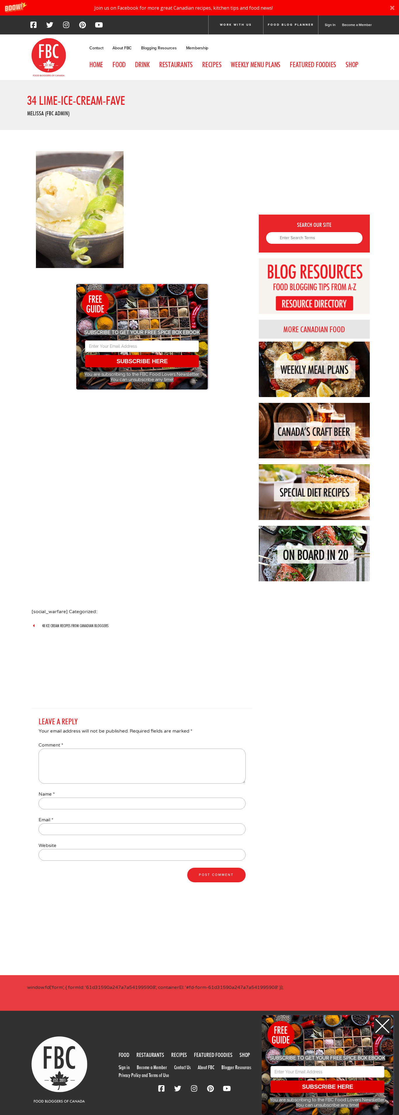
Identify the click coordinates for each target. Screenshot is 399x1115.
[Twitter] (49, 26)
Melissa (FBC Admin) (48, 113)
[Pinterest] (82, 26)
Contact (96, 48)
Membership (197, 48)
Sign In (330, 25)
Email (46, 820)
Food (119, 64)
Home (96, 64)
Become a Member (357, 25)
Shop (352, 64)
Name (47, 794)
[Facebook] (33, 26)
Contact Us (182, 1067)
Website (47, 845)
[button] (199, 7)
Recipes (211, 64)
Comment (51, 745)
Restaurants (176, 64)
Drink (142, 64)
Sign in (124, 1067)
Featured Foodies (313, 64)
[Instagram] (66, 26)
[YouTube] (98, 26)
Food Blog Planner (291, 25)
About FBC (122, 48)
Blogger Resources (236, 1067)
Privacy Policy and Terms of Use (144, 1075)
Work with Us (236, 25)
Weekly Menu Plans (255, 64)
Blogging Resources (159, 48)
